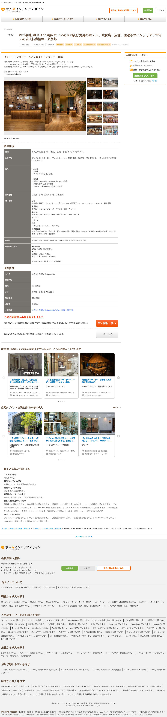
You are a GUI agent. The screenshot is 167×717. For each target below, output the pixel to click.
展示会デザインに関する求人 (43, 632)
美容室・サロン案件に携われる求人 (67, 504)
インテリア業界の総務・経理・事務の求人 (121, 606)
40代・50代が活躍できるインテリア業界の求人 (56, 690)
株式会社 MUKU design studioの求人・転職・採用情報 (52, 310)
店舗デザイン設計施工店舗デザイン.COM (64, 712)
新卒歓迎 (69, 44)
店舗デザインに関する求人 (38, 521)
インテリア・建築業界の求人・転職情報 (16, 528)
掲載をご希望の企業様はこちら (123, 10)
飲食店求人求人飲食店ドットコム (91, 712)
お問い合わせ (49, 587)
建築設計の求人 (36, 602)
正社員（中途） (39, 45)
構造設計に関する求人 (114, 632)
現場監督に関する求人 (78, 624)
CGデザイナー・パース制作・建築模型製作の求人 (115, 602)
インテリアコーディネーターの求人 (76, 602)
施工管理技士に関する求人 (151, 636)
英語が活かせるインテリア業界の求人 (109, 686)
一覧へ (115, 407)
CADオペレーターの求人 (149, 602)
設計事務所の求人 (8, 653)
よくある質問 (6, 587)
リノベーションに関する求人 (13, 620)
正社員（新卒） (25, 45)
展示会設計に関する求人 (18, 632)
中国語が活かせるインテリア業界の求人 (144, 686)
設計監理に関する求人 (59, 636)
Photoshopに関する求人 (14, 521)
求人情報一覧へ (107, 323)
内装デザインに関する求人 (69, 632)
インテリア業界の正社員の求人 (14, 670)
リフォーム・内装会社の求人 (31, 653)
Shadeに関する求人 (40, 628)
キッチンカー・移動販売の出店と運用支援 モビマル (34, 714)
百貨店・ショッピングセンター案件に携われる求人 (43, 511)
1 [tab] (58, 402)
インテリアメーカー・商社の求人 (88, 653)
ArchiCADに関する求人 (79, 628)
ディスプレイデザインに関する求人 (32, 636)
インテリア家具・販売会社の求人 (119, 653)
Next (118, 377)
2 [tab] (60, 402)
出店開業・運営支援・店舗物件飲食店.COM (34, 712)
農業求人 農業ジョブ (110, 714)
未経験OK (60, 44)
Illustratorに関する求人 (104, 518)
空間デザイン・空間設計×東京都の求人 (20, 484)
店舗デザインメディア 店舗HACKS (89, 714)
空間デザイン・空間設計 (120, 44)
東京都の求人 (9, 478)
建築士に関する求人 (36, 624)
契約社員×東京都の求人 (34, 497)
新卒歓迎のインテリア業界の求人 (46, 686)
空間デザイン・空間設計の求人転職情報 (47, 528)
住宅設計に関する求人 (83, 518)
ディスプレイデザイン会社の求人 (150, 653)
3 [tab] (63, 402)
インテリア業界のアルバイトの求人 (75, 670)
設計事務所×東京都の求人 (14, 491)
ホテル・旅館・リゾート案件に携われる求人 (85, 511)
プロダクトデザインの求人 (44, 606)
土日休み (78, 44)
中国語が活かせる (103, 44)
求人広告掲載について (81, 587)
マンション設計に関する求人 (139, 632)
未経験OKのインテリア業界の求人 (15, 686)
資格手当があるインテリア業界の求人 (138, 690)
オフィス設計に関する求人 (132, 628)
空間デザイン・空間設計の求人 (14, 602)
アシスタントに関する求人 (15, 518)
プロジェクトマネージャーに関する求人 (87, 636)
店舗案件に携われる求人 (14, 504)
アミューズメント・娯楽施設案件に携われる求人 (85, 508)
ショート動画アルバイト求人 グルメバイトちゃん (134, 714)
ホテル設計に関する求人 (39, 518)
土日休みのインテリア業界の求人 (77, 686)
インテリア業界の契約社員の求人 (44, 670)
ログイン (160, 10)
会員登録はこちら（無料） (145, 76)
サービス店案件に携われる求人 (97, 504)
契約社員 (51, 45)
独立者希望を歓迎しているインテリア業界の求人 (100, 690)
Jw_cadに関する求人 (20, 628)
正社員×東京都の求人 (13, 497)
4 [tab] (65, 402)
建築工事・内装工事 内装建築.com (65, 714)
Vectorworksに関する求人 (78, 620)
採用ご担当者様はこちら (114, 568)
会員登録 (148, 10)
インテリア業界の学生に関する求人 (107, 620)
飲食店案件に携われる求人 (38, 504)
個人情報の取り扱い (23, 587)
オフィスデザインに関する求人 (105, 628)
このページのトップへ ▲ (83, 536)
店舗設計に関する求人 (61, 518)
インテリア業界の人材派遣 (135, 670)
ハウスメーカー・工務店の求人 (59, 653)
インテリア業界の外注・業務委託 (107, 670)
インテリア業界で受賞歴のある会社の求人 (47, 694)
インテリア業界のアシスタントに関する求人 (46, 620)
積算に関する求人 (98, 624)
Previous (3, 377)
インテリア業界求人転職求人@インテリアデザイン (121, 712)
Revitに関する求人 (59, 628)
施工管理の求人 (52, 602)
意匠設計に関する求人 (93, 632)
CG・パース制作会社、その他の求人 (16, 656)
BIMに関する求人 (8, 639)
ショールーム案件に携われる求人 (48, 508)
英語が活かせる (89, 44)
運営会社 (37, 587)
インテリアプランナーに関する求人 (122, 636)
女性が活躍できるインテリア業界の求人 (17, 690)
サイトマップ (63, 587)
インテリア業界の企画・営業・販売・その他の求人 (79, 606)
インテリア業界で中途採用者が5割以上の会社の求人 (89, 694)
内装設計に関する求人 (15, 624)
